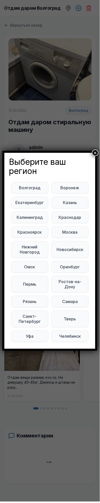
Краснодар (70, 217)
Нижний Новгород (30, 249)
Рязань (30, 301)
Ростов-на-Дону (70, 284)
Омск (29, 266)
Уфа (30, 336)
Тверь (70, 318)
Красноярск (29, 232)
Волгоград (29, 187)
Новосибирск (70, 249)
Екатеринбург (29, 202)
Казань (70, 202)
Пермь (29, 284)
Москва (69, 232)
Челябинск (70, 336)
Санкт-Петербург (30, 319)
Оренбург (70, 266)
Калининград (30, 217)
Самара (70, 301)
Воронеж (69, 187)
